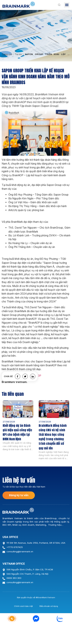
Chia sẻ (8, 376)
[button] (66, 5)
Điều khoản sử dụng (49, 606)
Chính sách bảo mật (23, 606)
